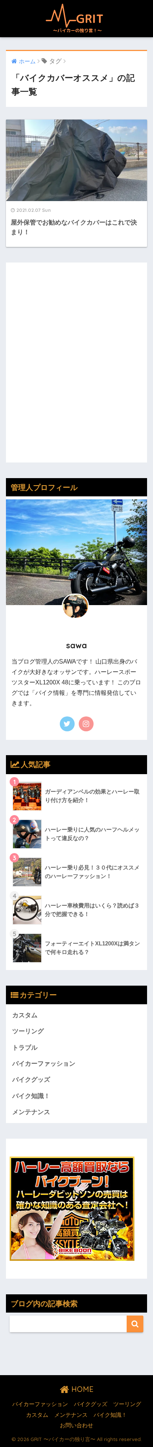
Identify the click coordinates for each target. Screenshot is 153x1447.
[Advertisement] (76, 368)
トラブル (25, 1047)
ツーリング (28, 1031)
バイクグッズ (31, 1079)
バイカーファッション (43, 1063)
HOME (81, 1389)
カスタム (25, 1015)
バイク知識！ (31, 1096)
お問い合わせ (76, 1425)
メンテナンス (31, 1112)
